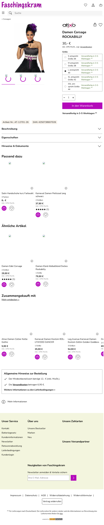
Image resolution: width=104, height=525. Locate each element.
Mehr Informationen (17, 401)
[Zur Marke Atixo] (69, 25)
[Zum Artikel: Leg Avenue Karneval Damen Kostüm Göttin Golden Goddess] (84, 321)
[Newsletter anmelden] (73, 478)
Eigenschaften (10, 137)
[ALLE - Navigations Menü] (3, 13)
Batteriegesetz (9, 432)
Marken (31, 432)
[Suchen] (11, 13)
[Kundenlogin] (93, 5)
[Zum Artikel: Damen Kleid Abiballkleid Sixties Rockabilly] (52, 248)
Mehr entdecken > (10, 299)
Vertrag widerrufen (52, 501)
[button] (94, 25)
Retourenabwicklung (12, 445)
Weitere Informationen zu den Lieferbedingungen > (29, 389)
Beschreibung (9, 128)
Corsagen (7, 19)
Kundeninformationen (12, 437)
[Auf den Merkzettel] (100, 25)
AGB (43, 495)
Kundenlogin (8, 454)
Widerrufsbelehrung (60, 495)
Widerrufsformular (82, 495)
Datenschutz (31, 495)
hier (61, 514)
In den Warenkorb (82, 106)
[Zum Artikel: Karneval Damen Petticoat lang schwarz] (52, 176)
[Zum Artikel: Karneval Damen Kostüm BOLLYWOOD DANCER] (51, 321)
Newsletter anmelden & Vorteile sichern (47, 472)
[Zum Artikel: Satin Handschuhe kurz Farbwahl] (18, 176)
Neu (30, 437)
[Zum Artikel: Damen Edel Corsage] (18, 248)
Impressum (15, 495)
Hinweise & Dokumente (15, 146)
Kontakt (5, 428)
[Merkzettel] (85, 5)
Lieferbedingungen (11, 450)
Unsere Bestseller (37, 428)
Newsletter (7, 441)
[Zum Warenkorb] (100, 5)
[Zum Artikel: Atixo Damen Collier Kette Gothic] (17, 321)
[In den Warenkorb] (4, 208)
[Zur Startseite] (24, 5)
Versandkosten (86, 47)
